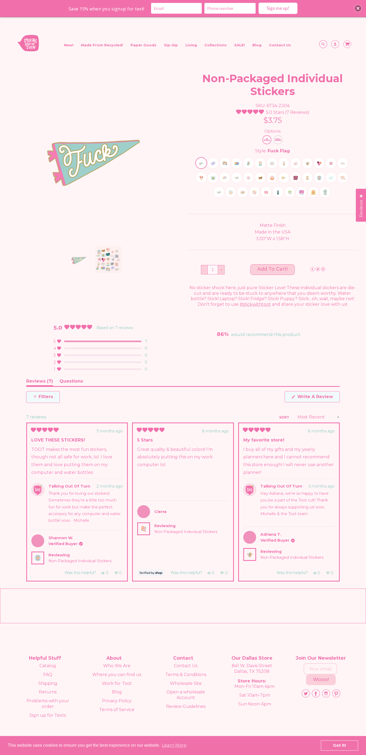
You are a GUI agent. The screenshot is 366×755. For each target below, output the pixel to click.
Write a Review (318, 398)
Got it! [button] (339, 745)
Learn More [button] (174, 745)
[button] (272, 112)
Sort (284, 417)
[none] (78, 259)
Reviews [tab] (39, 382)
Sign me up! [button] (278, 8)
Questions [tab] (71, 382)
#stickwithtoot (255, 304)
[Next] (333, 502)
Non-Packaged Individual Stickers (79, 560)
